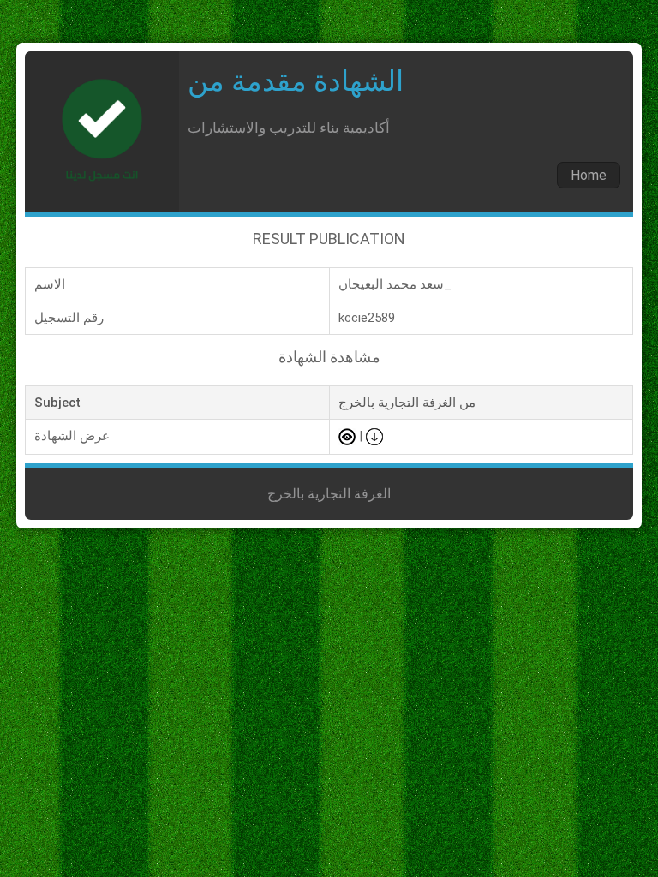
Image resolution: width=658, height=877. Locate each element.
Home (589, 175)
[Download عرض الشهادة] (374, 436)
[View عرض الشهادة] (347, 436)
